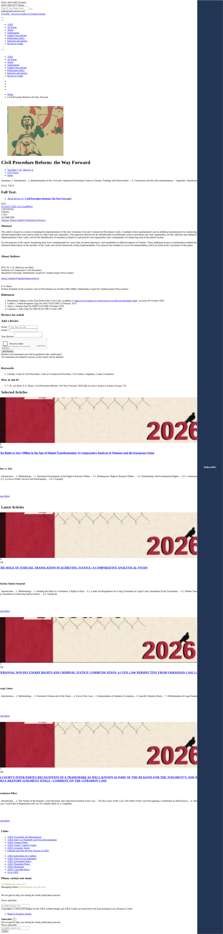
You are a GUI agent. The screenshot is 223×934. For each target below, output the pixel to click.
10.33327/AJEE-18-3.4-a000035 (17, 206)
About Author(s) (17, 220)
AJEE (10, 24)
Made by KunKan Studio (19, 914)
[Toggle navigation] (2, 20)
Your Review (7, 336)
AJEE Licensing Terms (18, 848)
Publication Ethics (16, 38)
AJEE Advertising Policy (19, 861)
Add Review (7, 351)
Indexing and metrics (17, 41)
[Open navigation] (2, 17)
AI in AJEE (13, 872)
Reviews (41, 220)
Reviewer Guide (15, 43)
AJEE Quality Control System (21, 845)
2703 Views (13, 172)
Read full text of (40, 198)
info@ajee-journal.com (13, 884)
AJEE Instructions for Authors (21, 856)
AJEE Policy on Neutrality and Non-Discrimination (32, 839)
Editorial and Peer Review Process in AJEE (28, 850)
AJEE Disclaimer (15, 866)
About (10, 30)
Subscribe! (210, 467)
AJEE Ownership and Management (24, 837)
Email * (5, 330)
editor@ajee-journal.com (33, 887)
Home (10, 94)
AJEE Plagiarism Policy (18, 864)
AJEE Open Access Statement (21, 858)
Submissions (13, 32)
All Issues (12, 27)
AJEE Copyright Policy (18, 869)
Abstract (5, 220)
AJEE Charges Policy (17, 842)
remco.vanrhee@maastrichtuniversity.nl (20, 278)
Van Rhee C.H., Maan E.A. (20, 170)
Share (10, 175)
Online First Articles (17, 35)
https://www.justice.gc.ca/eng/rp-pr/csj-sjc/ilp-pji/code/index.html (106, 300)
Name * (5, 327)
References (31, 220)
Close (4, 931)
